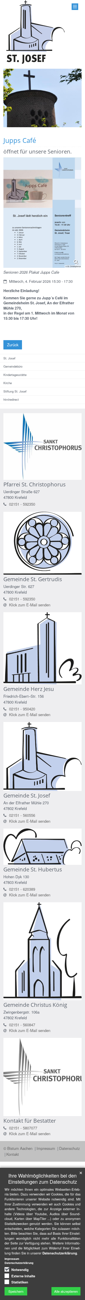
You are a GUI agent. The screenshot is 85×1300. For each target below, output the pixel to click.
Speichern (15, 1291)
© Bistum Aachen (18, 1148)
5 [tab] (56, 127)
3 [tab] (42, 127)
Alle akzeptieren (66, 1291)
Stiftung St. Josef (15, 391)
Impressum (46, 1148)
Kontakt (12, 1154)
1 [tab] (29, 127)
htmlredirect (11, 399)
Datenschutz (69, 1148)
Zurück (12, 344)
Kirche (7, 383)
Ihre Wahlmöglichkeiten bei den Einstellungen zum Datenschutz (42, 1178)
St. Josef (9, 358)
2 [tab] (36, 127)
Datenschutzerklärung (59, 1253)
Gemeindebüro (12, 366)
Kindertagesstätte (15, 375)
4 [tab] (49, 127)
